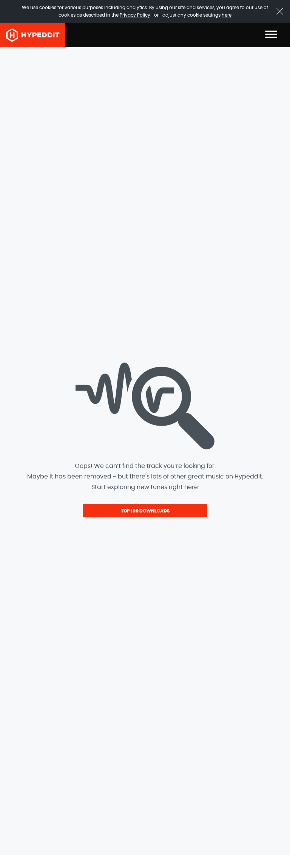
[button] (271, 35)
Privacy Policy (135, 15)
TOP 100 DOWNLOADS (145, 511)
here (226, 15)
